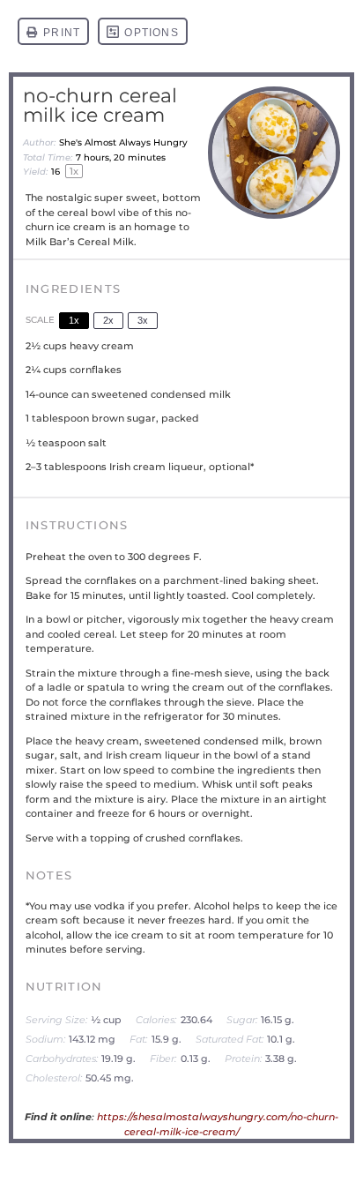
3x (142, 320)
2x (108, 320)
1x (74, 320)
